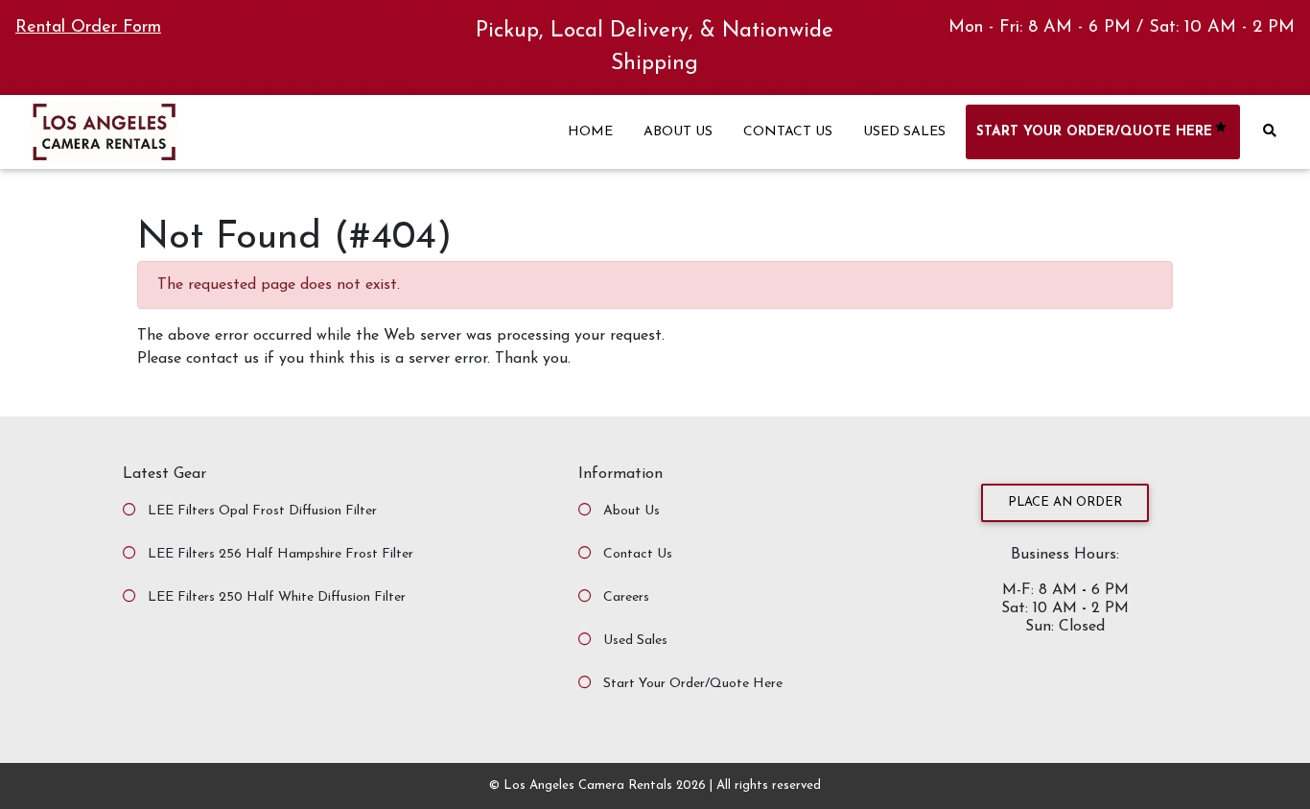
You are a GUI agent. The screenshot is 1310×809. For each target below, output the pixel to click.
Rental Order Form (88, 27)
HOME (590, 132)
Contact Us (637, 554)
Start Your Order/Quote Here (693, 684)
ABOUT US (678, 132)
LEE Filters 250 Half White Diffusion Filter (277, 597)
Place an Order (1065, 502)
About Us (631, 511)
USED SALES (904, 132)
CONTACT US (787, 132)
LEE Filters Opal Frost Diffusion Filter (262, 511)
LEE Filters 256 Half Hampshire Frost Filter (280, 554)
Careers (626, 597)
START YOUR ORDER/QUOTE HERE (1094, 132)
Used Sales (635, 640)
